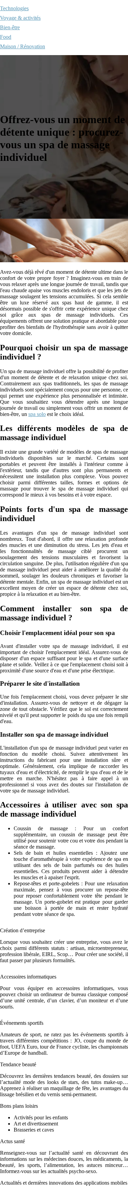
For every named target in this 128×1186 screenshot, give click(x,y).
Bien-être (10, 27)
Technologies (14, 8)
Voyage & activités (20, 18)
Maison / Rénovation (22, 46)
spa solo (37, 414)
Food (5, 37)
